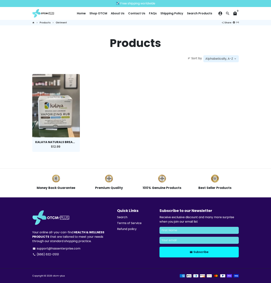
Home (81, 13)
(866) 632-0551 (46, 254)
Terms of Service (129, 223)
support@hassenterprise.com (56, 248)
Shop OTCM (98, 13)
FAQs (153, 13)
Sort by (195, 58)
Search (122, 217)
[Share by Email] (238, 22)
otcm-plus (59, 275)
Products (45, 22)
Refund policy (127, 229)
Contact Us (136, 13)
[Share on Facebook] (234, 22)
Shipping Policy (171, 13)
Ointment (61, 22)
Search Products (199, 13)
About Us (117, 13)
